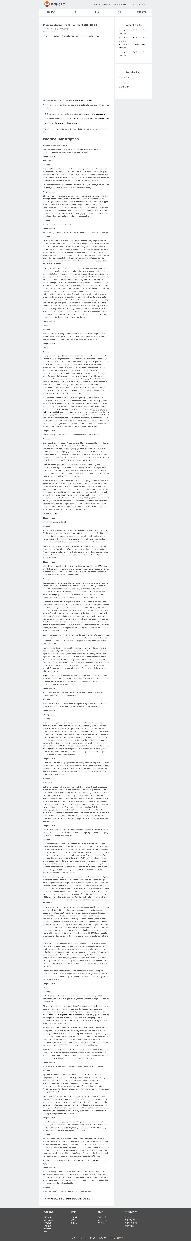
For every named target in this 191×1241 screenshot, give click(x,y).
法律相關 (93, 1238)
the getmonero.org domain (95, 114)
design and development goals (66, 123)
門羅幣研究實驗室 (131, 1220)
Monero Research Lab (73, 1198)
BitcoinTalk (101, 1223)
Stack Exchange (103, 1220)
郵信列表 (74, 1223)
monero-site (81, 464)
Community (123, 82)
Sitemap (112, 1238)
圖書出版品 (47, 1229)
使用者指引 (47, 1226)
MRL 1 (56, 594)
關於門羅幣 (47, 1217)
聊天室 (73, 1220)
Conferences (124, 86)
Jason (82, 213)
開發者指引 (47, 1223)
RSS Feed (122, 1238)
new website (75, 1160)
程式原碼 (102, 1238)
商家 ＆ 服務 (102, 1217)
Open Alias (128, 1217)
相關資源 (141, 12)
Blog (97, 12)
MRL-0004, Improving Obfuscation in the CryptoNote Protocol (85, 118)
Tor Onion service (80, 1238)
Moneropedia (48, 1220)
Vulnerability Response (121, 4)
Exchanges (123, 91)
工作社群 (74, 1217)
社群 (119, 12)
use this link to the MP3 (83, 100)
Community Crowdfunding (102, 4)
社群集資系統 (129, 1226)
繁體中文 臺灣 (139, 4)
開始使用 (51, 12)
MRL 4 (56, 514)
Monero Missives (57, 1198)
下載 (74, 12)
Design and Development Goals (60, 1015)
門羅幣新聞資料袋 (131, 1223)
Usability (86, 1198)
